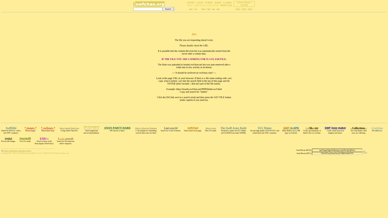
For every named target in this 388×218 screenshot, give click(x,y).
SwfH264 (11, 127)
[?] (207, 5)
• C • (190, 5)
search (171, 127)
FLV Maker (265, 127)
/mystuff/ (25, 138)
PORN (218, 2)
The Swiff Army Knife (234, 127)
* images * (31, 127)
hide (364, 151)
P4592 (250, 9)
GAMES (227, 2)
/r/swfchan (377, 127)
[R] (211, 5)
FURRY (209, 2)
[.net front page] (134, 5)
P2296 (244, 9)
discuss (365, 152)
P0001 (238, 9)
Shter (312, 127)
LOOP (200, 2)
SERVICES (200, 5)
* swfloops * (48, 127)
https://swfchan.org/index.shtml (17, 151)
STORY (191, 2)
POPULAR (226, 5)
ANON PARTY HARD (117, 127)
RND (216, 5)
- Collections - (359, 127)
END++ (44, 138)
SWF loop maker (335, 127)
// (191, 9)
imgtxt (8, 138)
